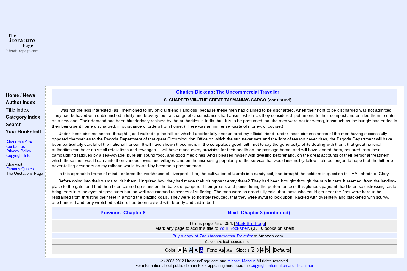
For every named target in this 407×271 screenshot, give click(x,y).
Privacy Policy (18, 151)
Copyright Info (18, 155)
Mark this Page (250, 223)
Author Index (19, 102)
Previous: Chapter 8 (122, 212)
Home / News (19, 95)
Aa (221, 250)
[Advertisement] (225, 43)
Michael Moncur (240, 261)
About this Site (19, 142)
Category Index (21, 117)
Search (12, 124)
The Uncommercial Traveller (247, 92)
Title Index (16, 109)
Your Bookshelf (22, 131)
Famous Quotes (20, 169)
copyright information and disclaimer (282, 265)
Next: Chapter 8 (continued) (259, 212)
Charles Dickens (194, 92)
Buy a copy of (213, 235)
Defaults (282, 250)
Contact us (15, 146)
